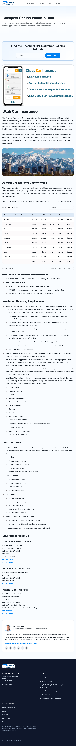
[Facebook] (14, 648)
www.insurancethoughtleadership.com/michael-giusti (21, 643)
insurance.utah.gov (9, 559)
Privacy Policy (44, 678)
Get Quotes (51, 55)
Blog (3, 722)
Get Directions (7, 562)
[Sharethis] (26, 648)
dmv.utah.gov (7, 611)
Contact (58, 3)
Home (4, 13)
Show (4, 207)
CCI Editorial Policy (46, 694)
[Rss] (18, 648)
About (51, 3)
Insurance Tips (32, 3)
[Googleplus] (22, 648)
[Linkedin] (6, 648)
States (42, 3)
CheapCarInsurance (8, 707)
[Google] (10, 648)
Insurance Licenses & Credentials (50, 698)
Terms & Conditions (46, 681)
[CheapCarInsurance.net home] (8, 3)
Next (68, 268)
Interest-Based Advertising (48, 691)
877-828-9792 (7, 685)
